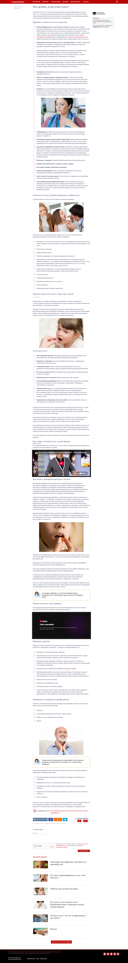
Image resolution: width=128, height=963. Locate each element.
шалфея (73, 668)
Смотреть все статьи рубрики (61, 942)
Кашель (53, 929)
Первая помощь (55, 1)
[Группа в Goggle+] (118, 955)
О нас (37, 958)
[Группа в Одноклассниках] (114, 955)
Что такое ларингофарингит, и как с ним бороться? (67, 876)
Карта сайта (43, 958)
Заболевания (36, 1)
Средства (86, 1)
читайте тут (47, 136)
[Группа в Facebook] (108, 955)
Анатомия (65, 1)
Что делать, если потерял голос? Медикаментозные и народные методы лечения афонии (67, 904)
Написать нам (31, 958)
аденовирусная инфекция (45, 37)
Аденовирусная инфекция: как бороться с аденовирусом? (68, 863)
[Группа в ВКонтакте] (104, 955)
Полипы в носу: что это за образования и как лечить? (68, 916)
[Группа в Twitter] (111, 955)
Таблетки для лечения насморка (64, 889)
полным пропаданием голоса (78, 37)
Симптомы (45, 1)
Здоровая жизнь (75, 1)
